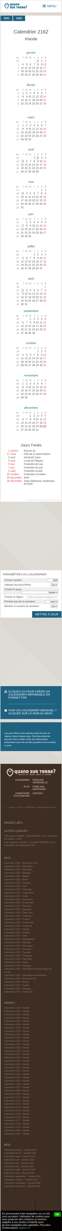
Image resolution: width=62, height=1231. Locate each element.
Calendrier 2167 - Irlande (16, 1087)
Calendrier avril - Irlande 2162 (19, 1160)
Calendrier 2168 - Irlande (16, 1090)
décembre (31, 407)
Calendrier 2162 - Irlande (16, 929)
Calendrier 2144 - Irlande (16, 1011)
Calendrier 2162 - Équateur (18, 906)
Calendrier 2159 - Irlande (16, 1061)
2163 (19, 18)
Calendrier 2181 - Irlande (16, 1134)
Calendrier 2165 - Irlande (16, 1081)
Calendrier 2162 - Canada (17, 883)
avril (31, 149)
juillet (31, 246)
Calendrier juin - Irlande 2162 (19, 1166)
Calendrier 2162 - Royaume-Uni (20, 978)
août (31, 278)
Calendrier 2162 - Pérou (16, 962)
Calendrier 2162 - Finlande (17, 916)
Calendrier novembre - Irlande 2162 (22, 1183)
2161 (6, 18)
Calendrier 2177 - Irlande (16, 1120)
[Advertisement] (31, 536)
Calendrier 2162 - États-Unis (18, 912)
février (31, 85)
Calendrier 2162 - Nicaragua (18, 946)
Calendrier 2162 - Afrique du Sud (20, 863)
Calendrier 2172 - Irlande (16, 1104)
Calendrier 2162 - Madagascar (19, 939)
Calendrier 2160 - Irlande (16, 1064)
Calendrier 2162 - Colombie (18, 889)
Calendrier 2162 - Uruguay (17, 988)
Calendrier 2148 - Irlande (16, 1024)
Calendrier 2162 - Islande (17, 932)
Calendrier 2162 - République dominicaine (25, 975)
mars (31, 117)
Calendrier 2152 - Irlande (16, 1037)
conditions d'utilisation (21, 794)
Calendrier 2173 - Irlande (16, 1107)
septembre (31, 311)
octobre (31, 343)
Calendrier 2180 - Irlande (16, 1130)
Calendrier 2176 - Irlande (16, 1117)
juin (31, 214)
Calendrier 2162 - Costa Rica (18, 893)
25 (22, 365)
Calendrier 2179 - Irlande (16, 1127)
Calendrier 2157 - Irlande (16, 1054)
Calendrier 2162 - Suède (16, 985)
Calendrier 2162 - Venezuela (18, 992)
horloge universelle (40, 781)
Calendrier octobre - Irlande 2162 (21, 1179)
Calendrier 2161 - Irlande (16, 1067)
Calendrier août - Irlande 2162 (19, 1173)
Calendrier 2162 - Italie (15, 936)
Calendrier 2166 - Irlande (16, 1084)
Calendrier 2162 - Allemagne (18, 866)
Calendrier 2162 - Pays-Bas (18, 959)
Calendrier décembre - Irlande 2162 (22, 1186)
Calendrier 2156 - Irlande (16, 1051)
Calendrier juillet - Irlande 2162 (19, 1169)
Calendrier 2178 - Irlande (16, 1124)
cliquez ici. (25, 1228)
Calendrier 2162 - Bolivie (16, 876)
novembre (31, 375)
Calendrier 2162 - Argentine (18, 869)
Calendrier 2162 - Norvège (17, 949)
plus (26, 786)
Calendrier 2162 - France (17, 919)
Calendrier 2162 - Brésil (16, 879)
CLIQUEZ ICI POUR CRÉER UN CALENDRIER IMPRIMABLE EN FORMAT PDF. (29, 694)
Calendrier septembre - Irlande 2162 (22, 1176)
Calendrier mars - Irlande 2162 (19, 1156)
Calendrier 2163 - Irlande (16, 1074)
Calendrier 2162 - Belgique (17, 873)
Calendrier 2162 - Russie (16, 982)
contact (38, 793)
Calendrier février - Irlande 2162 (20, 1153)
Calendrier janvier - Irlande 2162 (20, 1150)
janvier (31, 52)
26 (44, 426)
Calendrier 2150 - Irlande (16, 1031)
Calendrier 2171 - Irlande (16, 1100)
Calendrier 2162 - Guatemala (19, 922)
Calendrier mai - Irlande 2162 (19, 1163)
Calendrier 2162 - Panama (17, 952)
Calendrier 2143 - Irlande (16, 1008)
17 (29, 132)
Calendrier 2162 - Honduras (18, 926)
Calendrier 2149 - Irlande (16, 1028)
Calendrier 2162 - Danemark (18, 899)
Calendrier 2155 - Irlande (16, 1047)
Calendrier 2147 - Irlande (16, 1021)
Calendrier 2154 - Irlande (16, 1044)
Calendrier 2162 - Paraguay (18, 955)
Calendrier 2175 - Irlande (16, 1114)
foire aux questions (39, 787)
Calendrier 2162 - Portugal (17, 965)
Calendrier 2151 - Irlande (16, 1034)
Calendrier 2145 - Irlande (16, 1014)
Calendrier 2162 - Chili (15, 886)
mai (31, 181)
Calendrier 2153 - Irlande (16, 1041)
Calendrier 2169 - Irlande (16, 1094)
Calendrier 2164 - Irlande (16, 1077)
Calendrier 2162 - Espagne (17, 909)
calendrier (22, 780)
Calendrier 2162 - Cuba (16, 896)
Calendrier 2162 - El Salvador (19, 902)
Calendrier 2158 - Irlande (16, 1057)
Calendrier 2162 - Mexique (17, 942)
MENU (51, 6)
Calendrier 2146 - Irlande (16, 1018)
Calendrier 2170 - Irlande (16, 1097)
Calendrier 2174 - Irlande (16, 1110)
